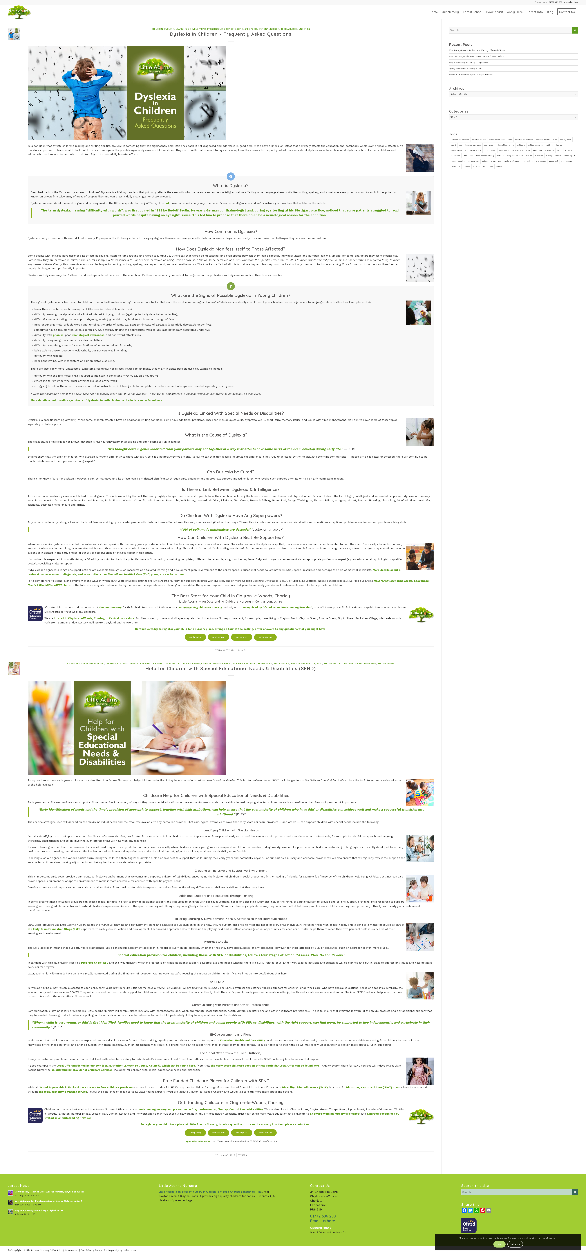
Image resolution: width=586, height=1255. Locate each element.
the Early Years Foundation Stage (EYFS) (55, 929)
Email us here (322, 1220)
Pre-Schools (281, 663)
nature (529, 156)
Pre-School (265, 663)
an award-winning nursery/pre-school (335, 1113)
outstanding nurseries (491, 161)
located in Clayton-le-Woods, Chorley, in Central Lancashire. (94, 618)
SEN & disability (305, 663)
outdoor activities (457, 161)
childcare (521, 145)
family (559, 150)
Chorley (111, 663)
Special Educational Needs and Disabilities (270, 28)
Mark (243, 650)
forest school (571, 150)
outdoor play (473, 161)
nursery (549, 156)
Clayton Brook (475, 150)
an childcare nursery (200, 607)
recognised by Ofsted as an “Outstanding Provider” (277, 607)
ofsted (558, 156)
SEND (240, 28)
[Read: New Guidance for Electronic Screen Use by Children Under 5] (10, 1202)
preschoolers (566, 161)
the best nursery (110, 607)
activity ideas (565, 140)
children (549, 145)
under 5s (476, 166)
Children (157, 28)
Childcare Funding (92, 663)
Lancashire (193, 663)
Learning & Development (191, 28)
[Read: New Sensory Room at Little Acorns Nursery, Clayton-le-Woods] (10, 1193)
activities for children (459, 140)
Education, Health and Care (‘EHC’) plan (372, 1087)
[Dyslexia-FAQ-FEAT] (14, 34)
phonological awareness (88, 335)
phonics (58, 335)
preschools (455, 166)
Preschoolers (216, 28)
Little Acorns (468, 156)
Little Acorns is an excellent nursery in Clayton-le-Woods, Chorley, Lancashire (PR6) (210, 1191)
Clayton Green (490, 150)
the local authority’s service (63, 1091)
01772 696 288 (555, 2)
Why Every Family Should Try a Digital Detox (469, 62)
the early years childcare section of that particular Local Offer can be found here (265, 1065)
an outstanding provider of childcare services (81, 1069)
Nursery (251, 663)
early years (504, 150)
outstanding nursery (512, 161)
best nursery (489, 145)
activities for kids (479, 140)
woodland (500, 166)
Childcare (73, 663)
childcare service (535, 145)
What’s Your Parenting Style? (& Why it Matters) (470, 74)
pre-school (528, 161)
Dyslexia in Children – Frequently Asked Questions (230, 34)
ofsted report (569, 156)
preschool (553, 161)
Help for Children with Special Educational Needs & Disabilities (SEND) (231, 668)
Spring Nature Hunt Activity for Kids (465, 68)
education (537, 150)
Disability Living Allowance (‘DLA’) (305, 1087)
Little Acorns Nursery (485, 156)
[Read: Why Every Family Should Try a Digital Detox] (10, 1211)
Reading (231, 28)
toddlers (466, 166)
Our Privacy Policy (91, 1250)
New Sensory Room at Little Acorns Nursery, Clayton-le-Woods (477, 50)
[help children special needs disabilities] (14, 668)
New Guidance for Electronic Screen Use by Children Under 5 (476, 56)
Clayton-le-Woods (129, 663)
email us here (572, 2)
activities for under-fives (546, 140)
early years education (521, 150)
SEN (293, 663)
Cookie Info (515, 1244)
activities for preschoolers (500, 140)
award (453, 145)
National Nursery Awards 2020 (510, 156)
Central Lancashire (505, 145)
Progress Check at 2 (94, 962)
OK (499, 1244)
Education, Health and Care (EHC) (242, 1040)
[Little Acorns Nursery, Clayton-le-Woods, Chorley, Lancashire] (23, 12)
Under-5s (304, 28)
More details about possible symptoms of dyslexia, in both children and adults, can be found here (97, 400)
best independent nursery (470, 145)
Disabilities (149, 663)
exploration (549, 150)
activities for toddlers (524, 140)
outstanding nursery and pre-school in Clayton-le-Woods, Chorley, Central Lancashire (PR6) (201, 1109)
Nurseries (239, 663)
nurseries (539, 156)
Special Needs (386, 663)
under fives (488, 166)
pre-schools (541, 161)
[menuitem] (433, 12)
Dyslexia (169, 28)
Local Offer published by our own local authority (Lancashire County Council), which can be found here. (126, 1065)
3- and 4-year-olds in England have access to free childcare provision (86, 1087)
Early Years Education (171, 663)
